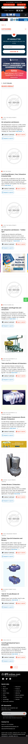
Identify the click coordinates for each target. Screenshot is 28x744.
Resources (18, 686)
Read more (19, 131)
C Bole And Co (6, 640)
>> (16, 667)
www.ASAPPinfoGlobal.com (8, 728)
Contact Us (18, 691)
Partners (17, 699)
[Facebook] (17, 10)
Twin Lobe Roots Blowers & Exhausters (13, 363)
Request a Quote (8, 138)
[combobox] (5, 7)
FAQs (4, 695)
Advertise (21, 4)
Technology (6, 699)
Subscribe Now (8, 4)
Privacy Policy (18, 697)
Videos (4, 691)
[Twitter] (19, 10)
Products (17, 688)
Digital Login (18, 2)
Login (6, 10)
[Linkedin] (21, 10)
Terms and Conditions (8, 701)
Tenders (5, 697)
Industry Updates (19, 695)
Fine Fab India (6, 171)
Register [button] (11, 10)
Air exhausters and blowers (10, 122)
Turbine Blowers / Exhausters (10, 484)
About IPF (5, 688)
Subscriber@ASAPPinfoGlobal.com (10, 726)
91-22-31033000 (9, 2)
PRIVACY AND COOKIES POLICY (19, 716)
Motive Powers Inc (8, 305)
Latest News (6, 693)
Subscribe (13, 51)
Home (2, 25)
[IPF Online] (10, 15)
